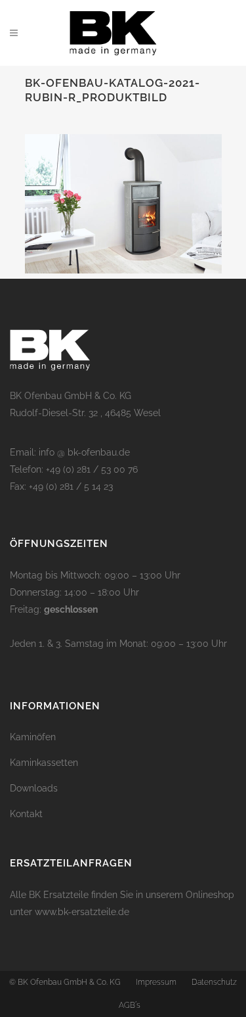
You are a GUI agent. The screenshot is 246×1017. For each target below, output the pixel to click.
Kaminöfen (33, 737)
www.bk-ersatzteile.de (82, 912)
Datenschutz (214, 982)
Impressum (156, 982)
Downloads (34, 788)
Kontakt (26, 814)
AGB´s (129, 1005)
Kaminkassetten (44, 762)
